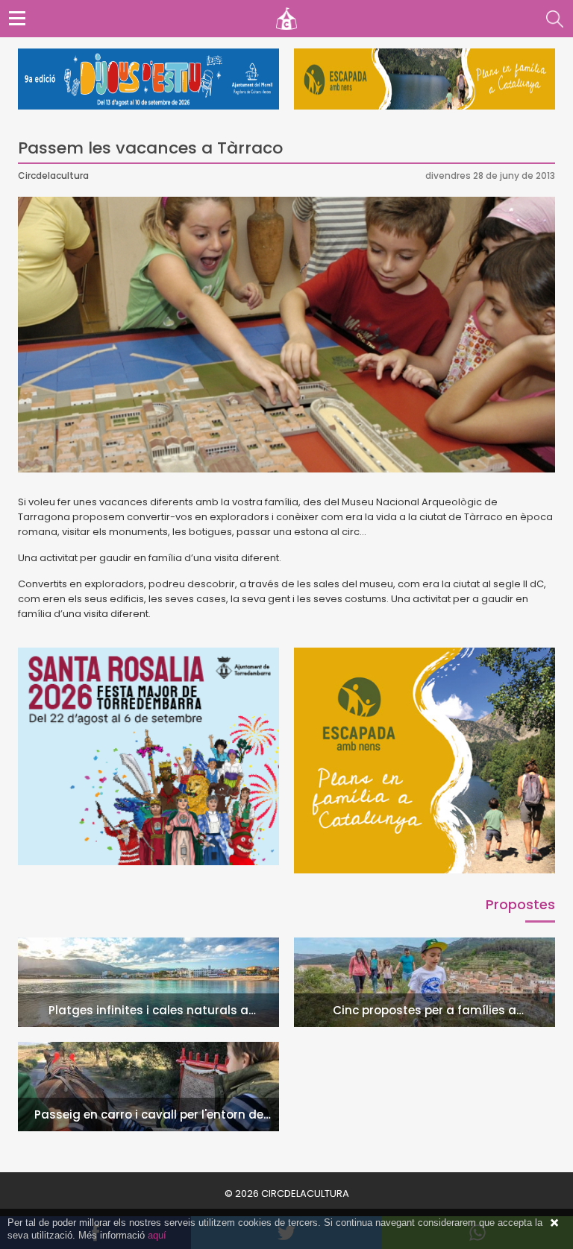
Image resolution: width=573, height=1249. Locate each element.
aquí (157, 1235)
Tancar (554, 1223)
